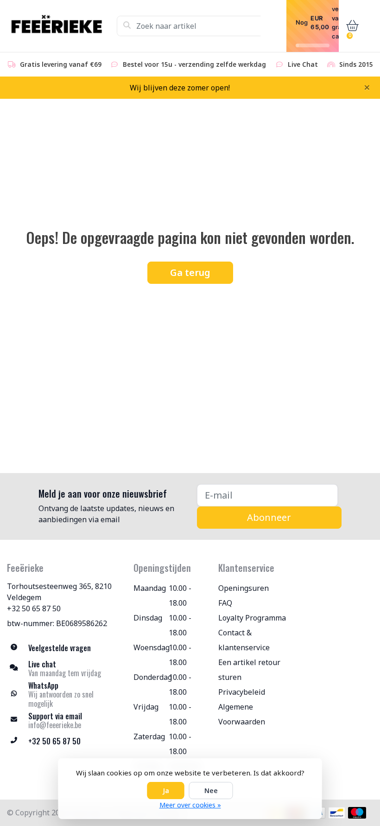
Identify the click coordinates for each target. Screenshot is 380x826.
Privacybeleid (241, 692)
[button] (350, 26)
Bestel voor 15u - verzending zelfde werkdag (194, 64)
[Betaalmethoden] (337, 813)
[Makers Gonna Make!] (62, 26)
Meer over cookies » (190, 804)
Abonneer (269, 517)
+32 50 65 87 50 (34, 608)
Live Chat (303, 64)
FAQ (225, 603)
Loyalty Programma (252, 618)
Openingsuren (243, 588)
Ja (166, 790)
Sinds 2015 (356, 64)
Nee (211, 790)
